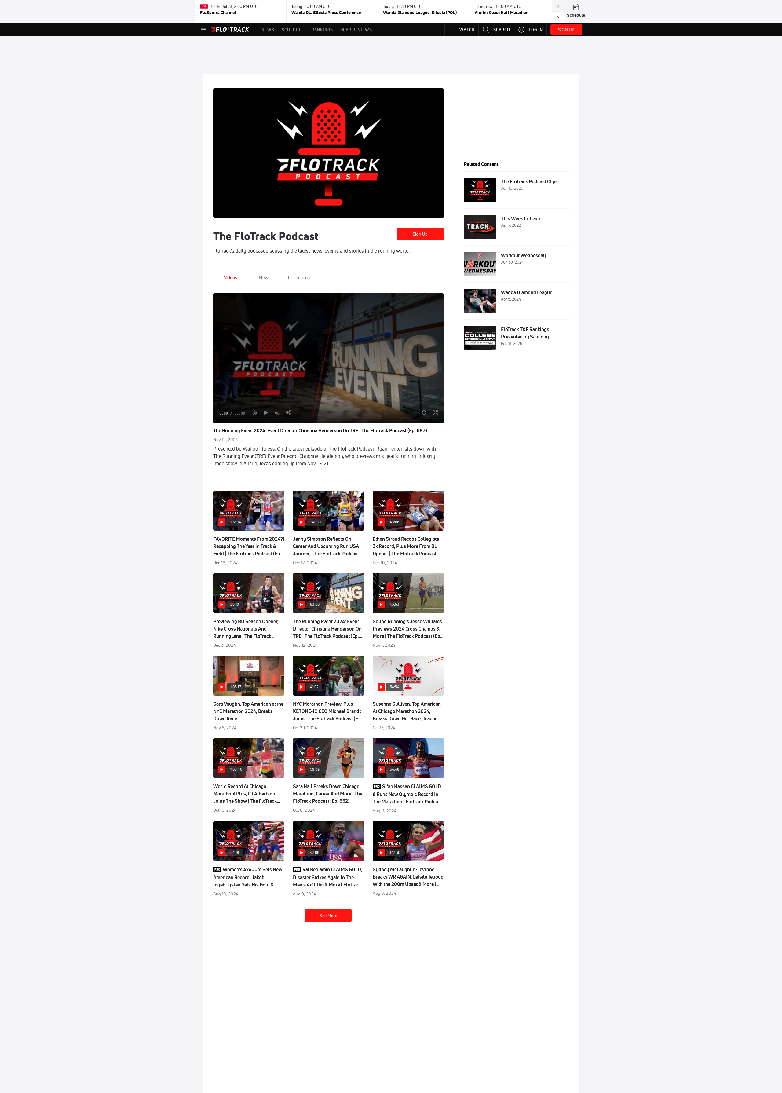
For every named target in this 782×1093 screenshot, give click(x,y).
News (264, 277)
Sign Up (420, 234)
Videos (230, 277)
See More (328, 915)
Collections (299, 277)
